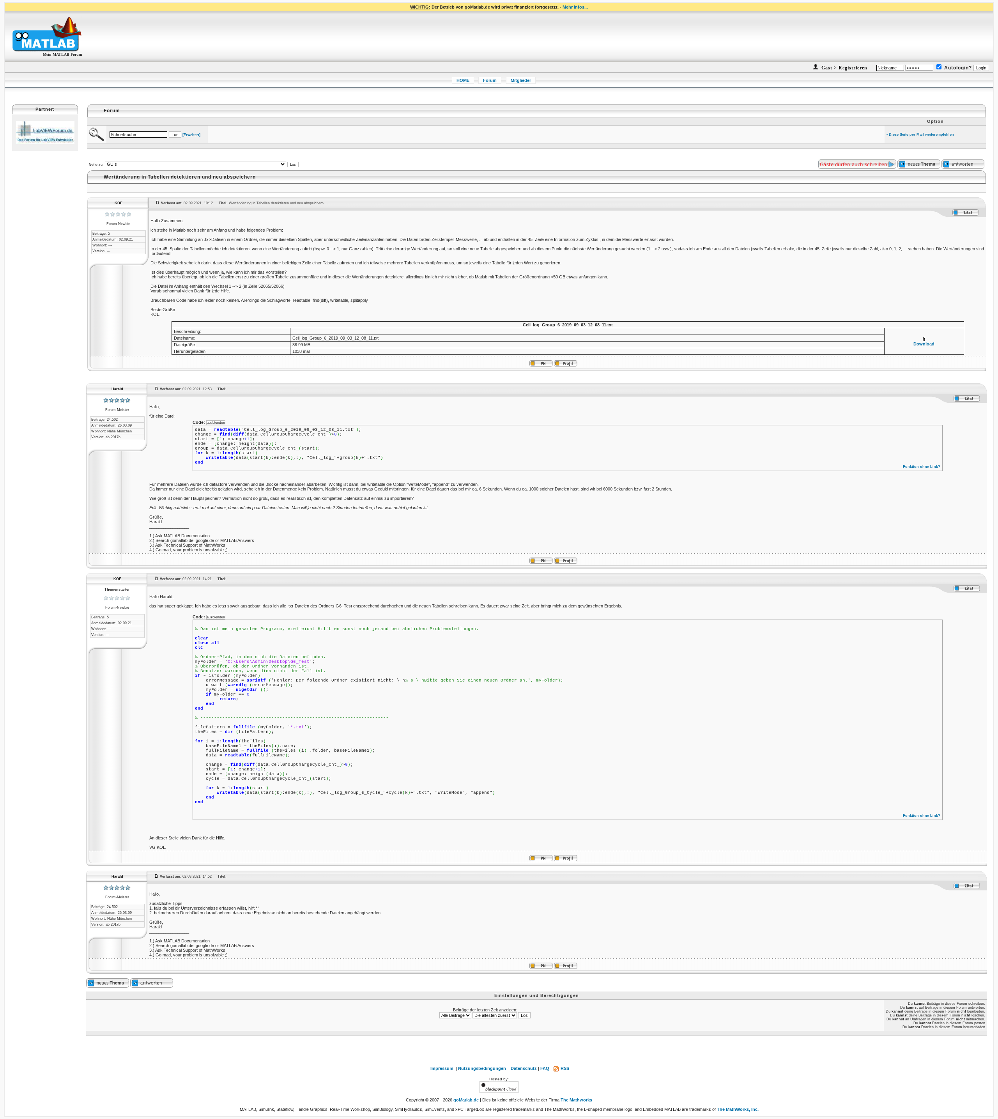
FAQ (544, 1068)
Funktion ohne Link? (921, 467)
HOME (463, 80)
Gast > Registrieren (843, 68)
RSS (564, 1068)
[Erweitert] (191, 135)
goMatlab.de (466, 1100)
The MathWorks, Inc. (738, 1109)
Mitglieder (521, 80)
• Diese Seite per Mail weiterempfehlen (920, 134)
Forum (490, 80)
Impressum (441, 1068)
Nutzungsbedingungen (482, 1068)
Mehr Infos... (575, 7)
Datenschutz (524, 1068)
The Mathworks (576, 1100)
